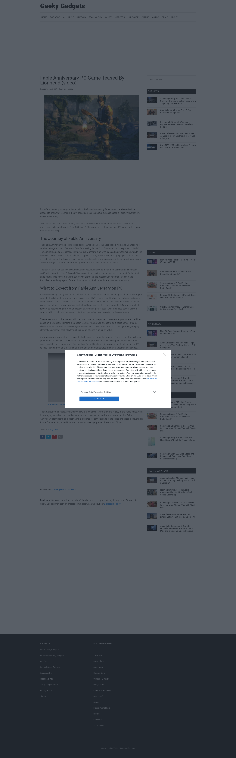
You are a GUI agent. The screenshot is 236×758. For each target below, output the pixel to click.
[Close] (165, 335)
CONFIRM (99, 419)
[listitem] (118, 372)
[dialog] (118, 379)
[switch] (151, 378)
